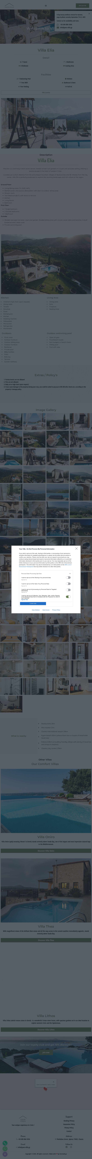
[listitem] (46, 574)
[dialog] (46, 579)
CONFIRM (33, 603)
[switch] (68, 577)
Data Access (46, 610)
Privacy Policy (56, 610)
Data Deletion (36, 610)
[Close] (77, 549)
